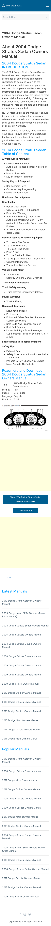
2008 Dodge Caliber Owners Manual (21, 656)
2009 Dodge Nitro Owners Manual (20, 683)
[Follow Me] (20, 914)
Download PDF (25, 510)
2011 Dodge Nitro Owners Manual (20, 738)
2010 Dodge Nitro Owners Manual (20, 720)
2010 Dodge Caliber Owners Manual (21, 711)
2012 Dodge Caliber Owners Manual (21, 692)
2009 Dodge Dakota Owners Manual (21, 674)
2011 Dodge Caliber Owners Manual (21, 789)
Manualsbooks (14, 5)
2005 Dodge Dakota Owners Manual (21, 634)
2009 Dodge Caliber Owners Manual (21, 665)
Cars (9, 577)
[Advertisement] (25, 465)
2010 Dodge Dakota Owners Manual (21, 702)
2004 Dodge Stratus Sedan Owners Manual (25, 625)
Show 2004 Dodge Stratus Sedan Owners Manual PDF (25, 499)
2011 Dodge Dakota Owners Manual (21, 729)
